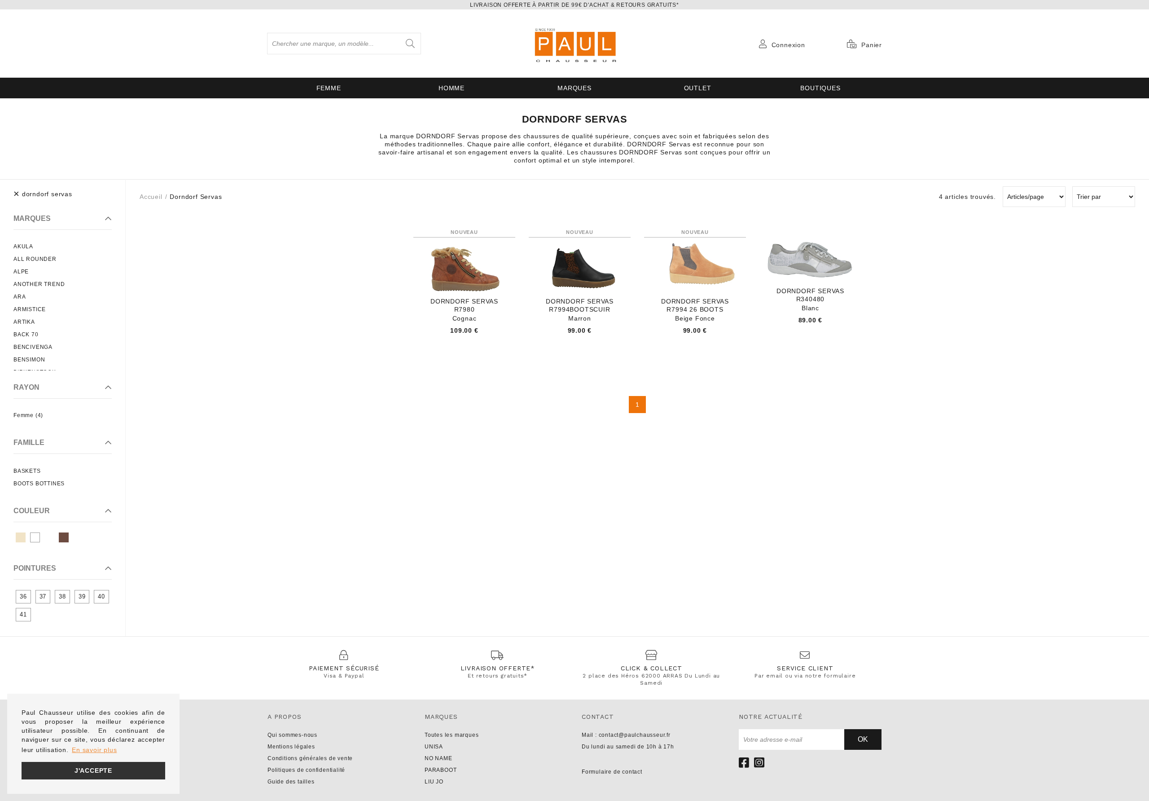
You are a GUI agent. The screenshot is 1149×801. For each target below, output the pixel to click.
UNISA (434, 747)
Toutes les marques (451, 735)
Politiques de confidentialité (306, 770)
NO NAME (438, 758)
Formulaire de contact (612, 772)
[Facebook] (744, 762)
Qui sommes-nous (292, 735)
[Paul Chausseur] (574, 43)
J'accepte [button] (93, 770)
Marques (574, 88)
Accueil (151, 196)
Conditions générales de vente (310, 758)
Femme (328, 88)
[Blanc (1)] (35, 537)
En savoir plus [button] (94, 749)
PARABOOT (440, 770)
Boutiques (820, 88)
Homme (452, 88)
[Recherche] (410, 43)
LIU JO (434, 782)
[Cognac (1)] (49, 537)
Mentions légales (291, 747)
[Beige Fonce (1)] (21, 537)
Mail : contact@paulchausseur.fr (626, 735)
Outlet (697, 88)
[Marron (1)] (64, 537)
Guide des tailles (291, 782)
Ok (863, 739)
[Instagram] (759, 762)
